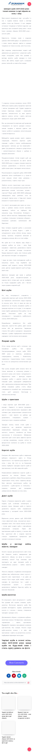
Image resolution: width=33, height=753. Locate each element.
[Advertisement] (16, 83)
